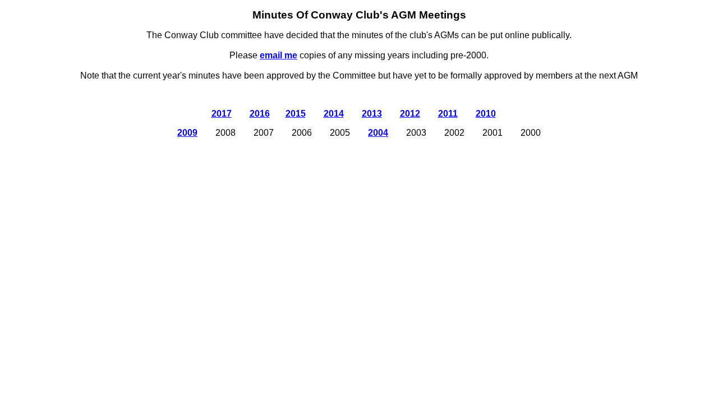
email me (278, 55)
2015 (296, 113)
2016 (260, 113)
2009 (187, 132)
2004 (378, 132)
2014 (334, 113)
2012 (410, 113)
